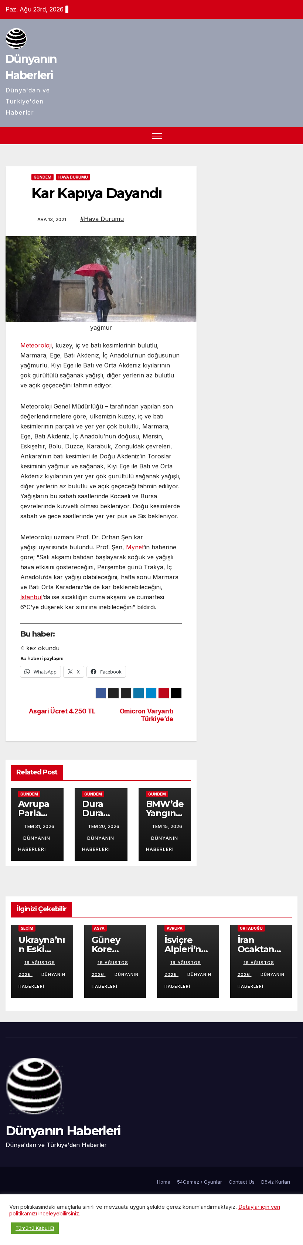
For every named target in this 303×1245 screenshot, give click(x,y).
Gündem (42, 177)
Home (163, 1182)
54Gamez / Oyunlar (199, 1182)
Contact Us (242, 1182)
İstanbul (31, 597)
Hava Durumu (73, 177)
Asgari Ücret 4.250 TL (62, 711)
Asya (99, 928)
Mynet (134, 547)
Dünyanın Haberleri (63, 1131)
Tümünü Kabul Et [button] (35, 1228)
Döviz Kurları (275, 1182)
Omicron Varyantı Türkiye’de (146, 715)
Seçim (27, 928)
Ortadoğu (251, 928)
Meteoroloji (36, 345)
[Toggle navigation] (157, 136)
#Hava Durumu (102, 219)
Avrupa (175, 928)
